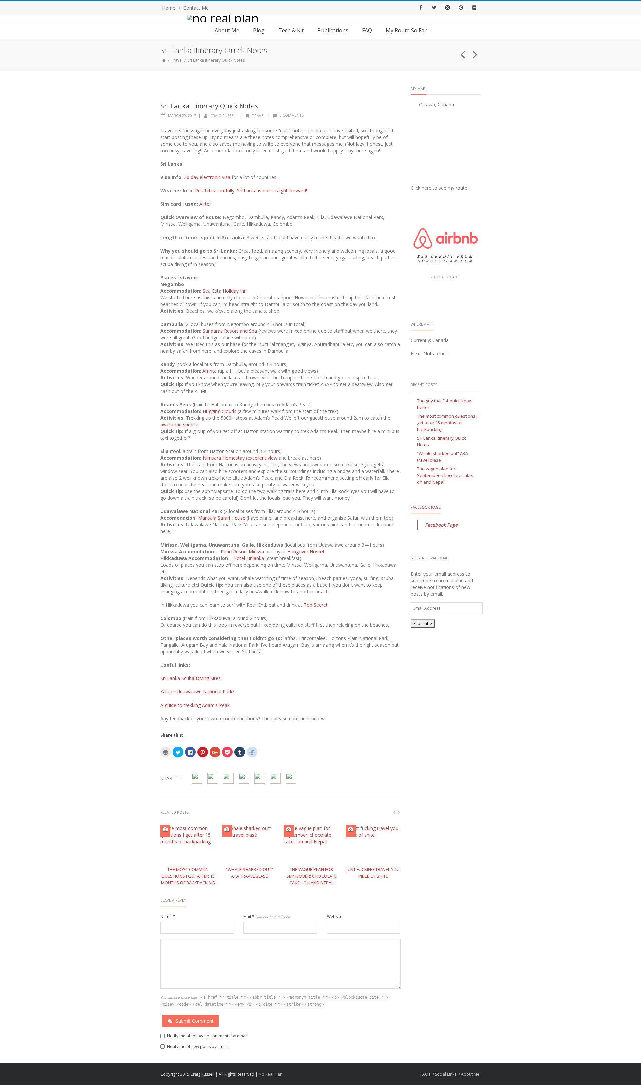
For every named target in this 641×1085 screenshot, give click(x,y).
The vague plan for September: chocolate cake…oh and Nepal (311, 876)
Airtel (204, 204)
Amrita (209, 371)
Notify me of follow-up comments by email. (207, 1036)
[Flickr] (474, 8)
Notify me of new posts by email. (198, 1046)
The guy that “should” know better (444, 404)
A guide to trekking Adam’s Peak (195, 705)
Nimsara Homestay (224, 458)
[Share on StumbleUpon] (259, 778)
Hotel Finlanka (248, 558)
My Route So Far (406, 30)
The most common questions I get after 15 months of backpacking (188, 876)
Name (167, 916)
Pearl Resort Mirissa (242, 551)
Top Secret (316, 605)
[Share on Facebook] (197, 778)
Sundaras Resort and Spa (230, 331)
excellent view (262, 458)
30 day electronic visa (207, 177)
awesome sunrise (179, 424)
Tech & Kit (291, 30)
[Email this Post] (291, 778)
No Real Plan (270, 1074)
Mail (267, 916)
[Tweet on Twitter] (212, 778)
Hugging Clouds (219, 411)
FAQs (425, 1074)
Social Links (445, 1074)
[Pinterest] (460, 8)
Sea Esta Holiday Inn (225, 291)
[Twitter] (434, 8)
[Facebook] (420, 8)
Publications (332, 30)
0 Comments (292, 115)
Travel (177, 60)
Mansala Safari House (221, 518)
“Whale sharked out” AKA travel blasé (442, 456)
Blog (259, 30)
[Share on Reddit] (275, 778)
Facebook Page (426, 507)
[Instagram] (447, 8)
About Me (227, 30)
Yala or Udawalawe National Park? (197, 691)
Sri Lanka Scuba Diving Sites (190, 678)
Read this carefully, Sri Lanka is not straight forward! (251, 190)
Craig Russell (223, 115)
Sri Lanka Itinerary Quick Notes (441, 441)
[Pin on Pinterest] (228, 778)
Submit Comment (195, 1021)
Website (334, 916)
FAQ (367, 30)
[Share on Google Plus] (244, 778)
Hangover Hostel (305, 551)
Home (168, 8)
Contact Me (196, 8)
